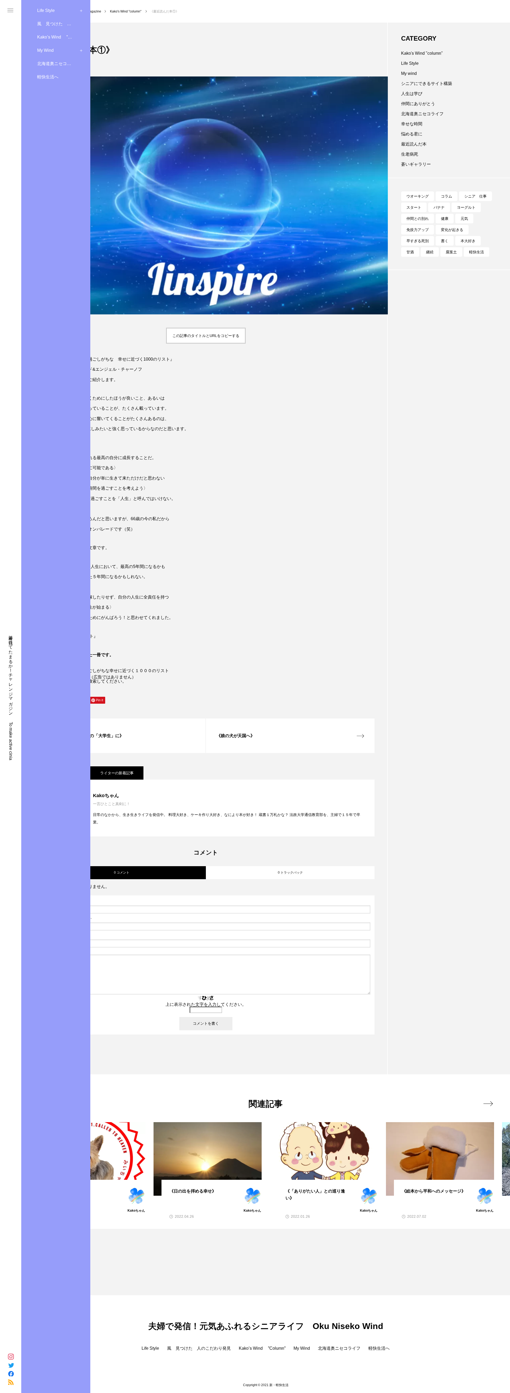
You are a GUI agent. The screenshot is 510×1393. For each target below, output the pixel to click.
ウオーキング (417, 196)
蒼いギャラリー (416, 164)
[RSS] (11, 1382)
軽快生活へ (47, 77)
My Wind (45, 50)
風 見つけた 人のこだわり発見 (63, 24)
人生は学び (411, 93)
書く (444, 241)
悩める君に (411, 134)
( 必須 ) (64, 901)
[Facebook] (11, 1374)
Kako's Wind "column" (422, 53)
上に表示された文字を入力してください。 (205, 1004)
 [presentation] (488, 1103)
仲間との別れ (417, 218)
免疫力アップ (417, 230)
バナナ (439, 207)
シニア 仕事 (475, 196)
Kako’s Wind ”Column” (60, 37)
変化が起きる (452, 230)
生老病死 (409, 154)
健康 (444, 218)
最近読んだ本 (414, 144)
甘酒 (410, 252)
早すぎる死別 (417, 241)
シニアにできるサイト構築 (426, 83)
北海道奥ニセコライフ (58, 63)
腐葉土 (451, 252)
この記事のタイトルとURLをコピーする (205, 336)
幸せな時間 (411, 124)
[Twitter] (11, 1365)
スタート (413, 207)
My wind (409, 73)
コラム (446, 196)
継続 (430, 252)
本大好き (468, 241)
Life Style (46, 10)
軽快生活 (476, 252)
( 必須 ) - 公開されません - (66, 918)
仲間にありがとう (418, 103)
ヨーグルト (466, 207)
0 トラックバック (290, 872)
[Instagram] (11, 1357)
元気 (464, 218)
